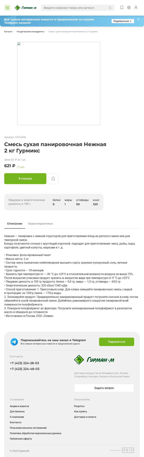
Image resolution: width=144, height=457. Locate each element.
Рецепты (79, 406)
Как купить (80, 411)
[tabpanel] (72, 276)
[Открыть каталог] (7, 8)
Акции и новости (19, 406)
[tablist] (72, 224)
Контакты (15, 422)
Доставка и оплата (85, 417)
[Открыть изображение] (58, 83)
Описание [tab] (14, 223)
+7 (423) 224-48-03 (24, 369)
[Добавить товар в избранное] (53, 178)
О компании (17, 417)
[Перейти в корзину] (129, 8)
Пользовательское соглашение (28, 427)
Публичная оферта (21, 438)
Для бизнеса (17, 411)
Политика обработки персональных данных (35, 433)
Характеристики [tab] (40, 223)
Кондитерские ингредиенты (30, 31)
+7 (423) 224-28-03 (24, 363)
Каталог (8, 31)
